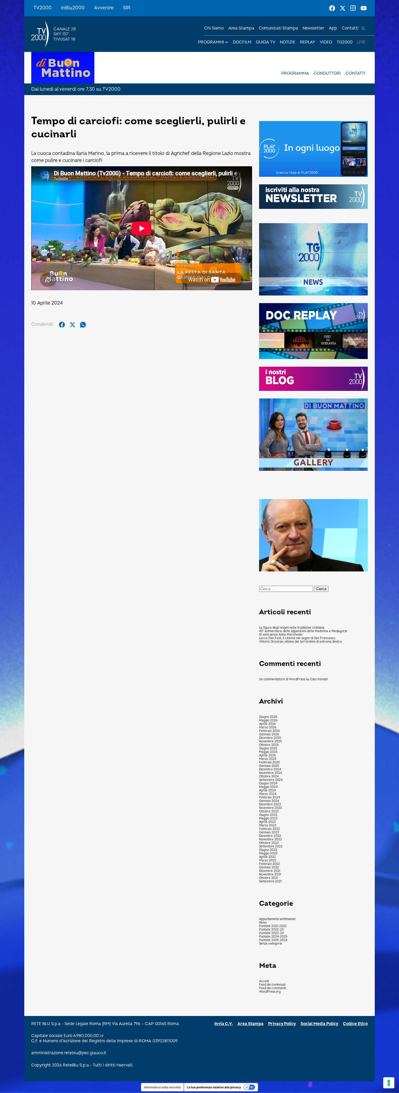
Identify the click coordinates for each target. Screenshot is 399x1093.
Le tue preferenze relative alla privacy (214, 1087)
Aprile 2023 (267, 822)
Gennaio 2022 (269, 867)
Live (361, 42)
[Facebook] (332, 8)
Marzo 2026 (267, 727)
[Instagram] (353, 8)
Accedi (264, 981)
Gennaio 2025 (269, 766)
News (263, 922)
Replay (307, 42)
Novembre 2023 (270, 808)
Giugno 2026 (268, 717)
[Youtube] (364, 8)
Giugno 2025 (268, 748)
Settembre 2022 (270, 846)
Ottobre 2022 (269, 843)
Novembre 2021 (270, 874)
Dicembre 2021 (269, 871)
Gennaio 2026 (269, 734)
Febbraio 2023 (269, 829)
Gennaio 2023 (269, 832)
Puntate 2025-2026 (273, 940)
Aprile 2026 (267, 724)
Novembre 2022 (270, 839)
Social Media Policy (319, 1023)
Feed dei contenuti (272, 985)
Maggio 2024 (268, 787)
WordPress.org (270, 992)
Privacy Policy (282, 1023)
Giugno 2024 (268, 783)
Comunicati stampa (278, 28)
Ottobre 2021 (268, 878)
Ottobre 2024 (269, 776)
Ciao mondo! (319, 679)
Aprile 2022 (267, 857)
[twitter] (72, 325)
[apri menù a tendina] (226, 42)
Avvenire (104, 8)
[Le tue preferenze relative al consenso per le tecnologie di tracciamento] (388, 1082)
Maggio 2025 (268, 752)
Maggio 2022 (268, 853)
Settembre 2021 (270, 881)
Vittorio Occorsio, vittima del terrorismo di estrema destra (300, 641)
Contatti (350, 28)
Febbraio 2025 (269, 762)
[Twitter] (343, 8)
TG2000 (345, 42)
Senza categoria (270, 943)
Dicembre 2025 (270, 738)
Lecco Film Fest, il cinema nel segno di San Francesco (297, 638)
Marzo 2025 (267, 759)
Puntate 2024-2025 (273, 936)
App (333, 28)
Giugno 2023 (268, 815)
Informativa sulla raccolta (162, 1087)
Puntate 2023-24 (271, 933)
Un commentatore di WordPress (282, 679)
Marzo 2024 (267, 794)
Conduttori (327, 73)
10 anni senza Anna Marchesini (280, 634)
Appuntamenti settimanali (277, 919)
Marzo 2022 (267, 860)
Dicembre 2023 (270, 804)
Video (326, 42)
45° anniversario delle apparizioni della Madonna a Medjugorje (303, 631)
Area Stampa (250, 1023)
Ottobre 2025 (269, 745)
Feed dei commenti (272, 988)
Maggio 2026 (268, 720)
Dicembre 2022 (270, 836)
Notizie (287, 42)
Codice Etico (355, 1023)
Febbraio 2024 (269, 797)
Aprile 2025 (267, 755)
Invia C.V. (223, 1023)
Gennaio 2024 (269, 801)
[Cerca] (363, 28)
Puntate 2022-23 (271, 929)
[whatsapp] (83, 325)
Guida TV (265, 42)
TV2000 (43, 8)
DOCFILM (242, 42)
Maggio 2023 (268, 818)
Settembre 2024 (270, 780)
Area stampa (241, 28)
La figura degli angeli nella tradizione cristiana (292, 627)
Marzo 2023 (267, 825)
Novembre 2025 (270, 741)
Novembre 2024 (270, 773)
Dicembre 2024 (270, 769)
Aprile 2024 (267, 790)
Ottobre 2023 (269, 811)
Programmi (211, 42)
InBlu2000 (73, 8)
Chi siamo (214, 28)
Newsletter (313, 28)
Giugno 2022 (268, 850)
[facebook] (62, 325)
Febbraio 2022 (269, 864)
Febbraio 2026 (269, 731)
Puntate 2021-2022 (273, 926)
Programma (295, 73)
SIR (126, 8)
